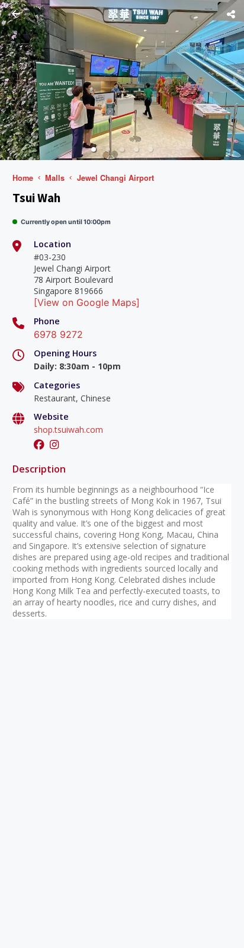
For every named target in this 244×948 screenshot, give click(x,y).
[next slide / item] (235, 80)
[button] (93, 149)
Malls (55, 178)
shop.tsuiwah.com (68, 429)
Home (22, 178)
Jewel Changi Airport (115, 178)
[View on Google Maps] (87, 302)
